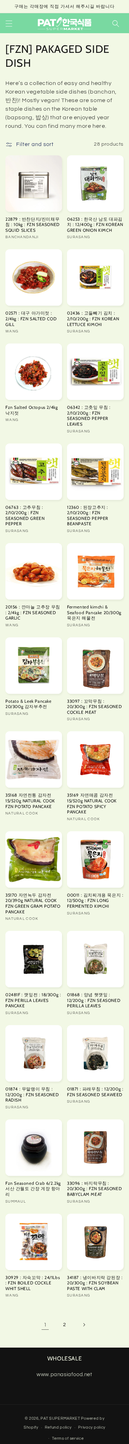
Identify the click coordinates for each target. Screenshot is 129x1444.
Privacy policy (91, 1427)
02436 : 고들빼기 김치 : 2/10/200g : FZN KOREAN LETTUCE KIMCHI (93, 318)
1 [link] (45, 1325)
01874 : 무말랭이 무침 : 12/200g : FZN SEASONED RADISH (32, 1094)
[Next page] (84, 1325)
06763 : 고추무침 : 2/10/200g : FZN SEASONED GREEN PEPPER (24, 516)
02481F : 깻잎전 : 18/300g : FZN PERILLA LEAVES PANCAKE (33, 1000)
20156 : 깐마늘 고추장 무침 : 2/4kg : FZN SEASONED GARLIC (32, 612)
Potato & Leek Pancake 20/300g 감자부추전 (28, 704)
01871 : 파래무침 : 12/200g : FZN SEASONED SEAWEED (95, 1091)
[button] (9, 23)
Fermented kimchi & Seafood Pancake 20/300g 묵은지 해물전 (94, 612)
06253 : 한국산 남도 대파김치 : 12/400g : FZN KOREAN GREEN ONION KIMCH (95, 224)
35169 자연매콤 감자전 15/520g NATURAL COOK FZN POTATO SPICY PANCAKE (92, 803)
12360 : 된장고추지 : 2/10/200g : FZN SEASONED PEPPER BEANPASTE (87, 516)
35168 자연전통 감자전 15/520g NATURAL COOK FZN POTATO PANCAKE (30, 800)
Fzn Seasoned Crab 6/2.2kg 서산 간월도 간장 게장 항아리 (33, 1188)
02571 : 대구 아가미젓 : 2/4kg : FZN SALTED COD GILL (31, 318)
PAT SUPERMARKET (60, 1418)
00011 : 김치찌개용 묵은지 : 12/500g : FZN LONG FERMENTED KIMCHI (95, 900)
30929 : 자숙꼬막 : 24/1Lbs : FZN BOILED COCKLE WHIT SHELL (32, 1283)
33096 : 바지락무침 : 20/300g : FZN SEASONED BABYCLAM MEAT (94, 1188)
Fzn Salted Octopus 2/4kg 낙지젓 (31, 410)
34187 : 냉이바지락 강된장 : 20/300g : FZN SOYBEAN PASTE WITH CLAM (95, 1283)
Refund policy (58, 1427)
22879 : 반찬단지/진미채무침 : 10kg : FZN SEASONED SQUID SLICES (32, 224)
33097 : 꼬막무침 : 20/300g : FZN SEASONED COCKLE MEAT (94, 706)
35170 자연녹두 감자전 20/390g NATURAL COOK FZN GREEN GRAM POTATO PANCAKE (33, 903)
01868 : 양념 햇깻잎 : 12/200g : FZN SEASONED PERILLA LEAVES (93, 1000)
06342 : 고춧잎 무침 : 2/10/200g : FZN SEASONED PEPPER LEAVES (89, 416)
